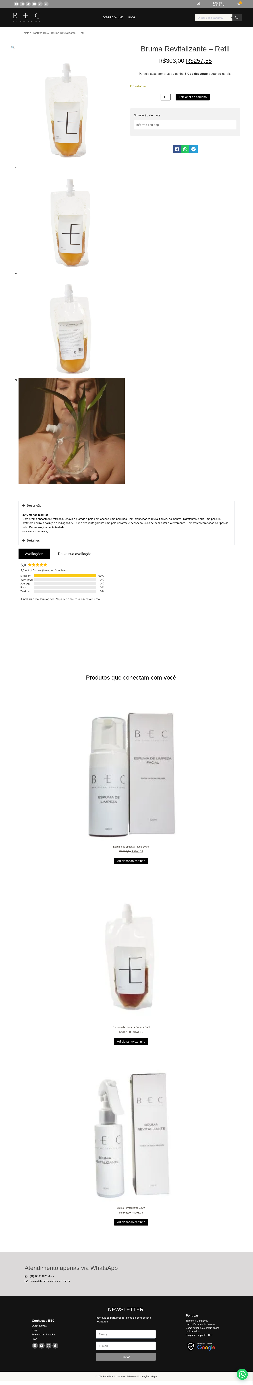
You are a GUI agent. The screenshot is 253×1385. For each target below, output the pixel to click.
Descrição (34, 505)
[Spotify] (46, 3)
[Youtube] (34, 3)
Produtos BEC (40, 32)
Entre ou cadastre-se (219, 4)
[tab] (34, 554)
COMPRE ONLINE (113, 17)
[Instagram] (22, 3)
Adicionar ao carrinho (193, 97)
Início (26, 32)
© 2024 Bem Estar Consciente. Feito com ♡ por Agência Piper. (126, 1376)
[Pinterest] (40, 3)
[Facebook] (16, 3)
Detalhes (33, 540)
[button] (13, 47)
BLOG (131, 17)
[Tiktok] (28, 3)
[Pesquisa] (237, 17)
